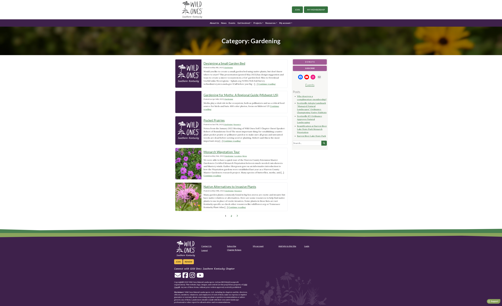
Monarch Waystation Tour (222, 152)
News (224, 23)
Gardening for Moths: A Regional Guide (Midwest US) (241, 95)
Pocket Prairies (214, 120)
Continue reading (267, 84)
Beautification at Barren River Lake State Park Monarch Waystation (312, 129)
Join (297, 9)
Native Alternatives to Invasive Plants (230, 186)
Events (232, 23)
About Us (214, 23)
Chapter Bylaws (234, 250)
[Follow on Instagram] (192, 276)
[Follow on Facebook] (185, 276)
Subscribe (231, 246)
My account (285, 23)
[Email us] (177, 276)
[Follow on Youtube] (200, 276)
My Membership (316, 9)
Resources (270, 23)
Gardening (228, 67)
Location (238, 156)
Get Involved (243, 23)
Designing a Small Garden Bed (224, 63)
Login (306, 246)
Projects (257, 23)
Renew (188, 261)
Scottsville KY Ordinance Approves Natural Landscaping (309, 119)
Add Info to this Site (287, 246)
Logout (204, 250)
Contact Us (206, 246)
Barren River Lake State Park (311, 136)
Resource (237, 124)
